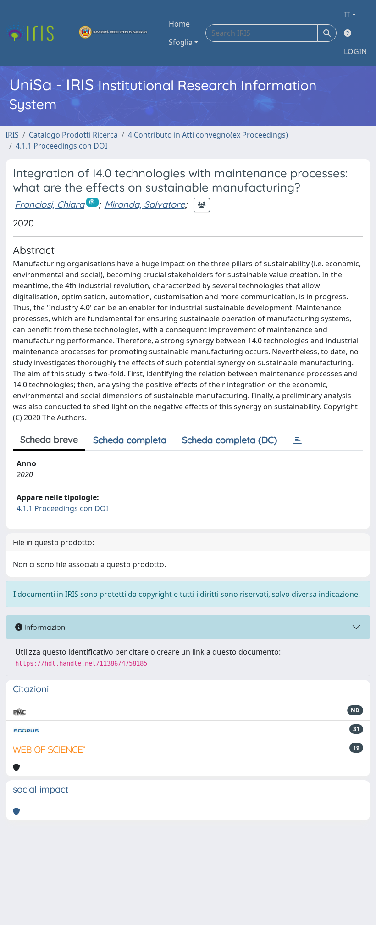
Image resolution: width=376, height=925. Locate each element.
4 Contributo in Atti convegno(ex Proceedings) (208, 135)
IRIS (12, 135)
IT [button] (347, 15)
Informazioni (44, 627)
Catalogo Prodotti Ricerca (73, 135)
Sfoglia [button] (181, 42)
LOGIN (355, 51)
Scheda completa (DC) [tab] (229, 440)
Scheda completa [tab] (129, 440)
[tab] (297, 440)
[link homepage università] (113, 33)
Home (179, 24)
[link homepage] (33, 33)
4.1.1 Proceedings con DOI (61, 146)
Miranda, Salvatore (145, 204)
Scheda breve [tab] (49, 439)
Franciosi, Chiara (49, 204)
